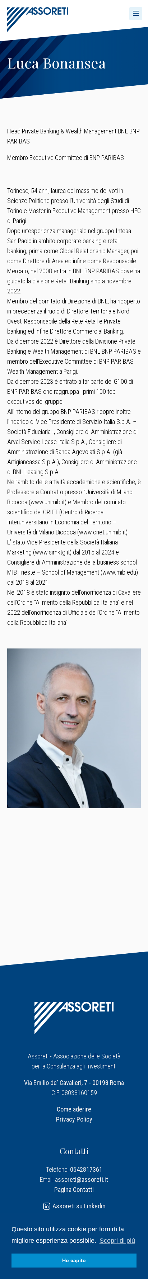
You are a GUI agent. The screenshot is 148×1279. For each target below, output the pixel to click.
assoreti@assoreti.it (81, 1179)
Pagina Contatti (74, 1189)
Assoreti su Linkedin (78, 1206)
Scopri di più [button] (117, 1240)
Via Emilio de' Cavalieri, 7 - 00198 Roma (74, 1082)
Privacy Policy (74, 1119)
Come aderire (74, 1109)
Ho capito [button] (74, 1260)
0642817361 (86, 1169)
